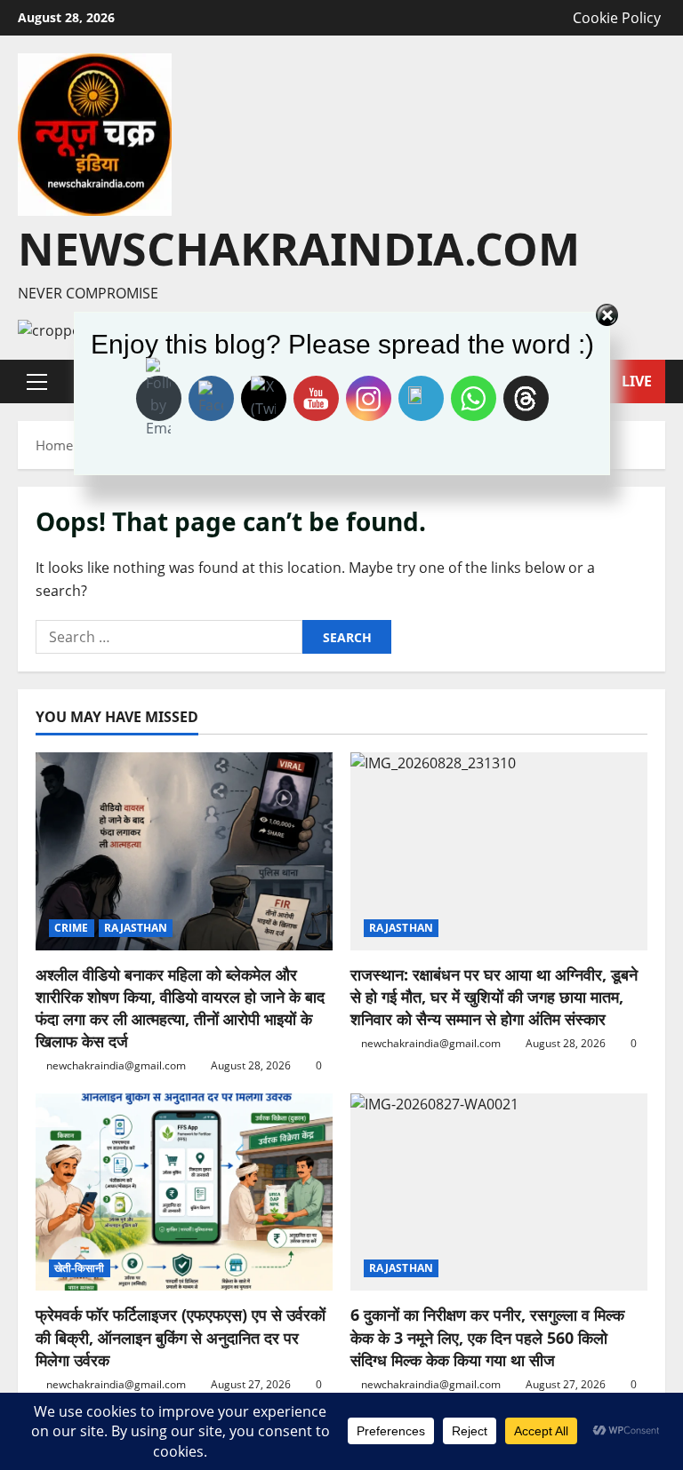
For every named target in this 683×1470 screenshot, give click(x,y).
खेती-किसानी (79, 1267)
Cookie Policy (617, 18)
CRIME (71, 927)
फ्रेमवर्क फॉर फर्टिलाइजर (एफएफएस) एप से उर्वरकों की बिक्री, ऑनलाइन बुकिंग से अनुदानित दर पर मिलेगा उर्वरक (180, 1337)
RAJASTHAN (136, 927)
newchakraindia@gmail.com (116, 1065)
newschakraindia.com (299, 249)
